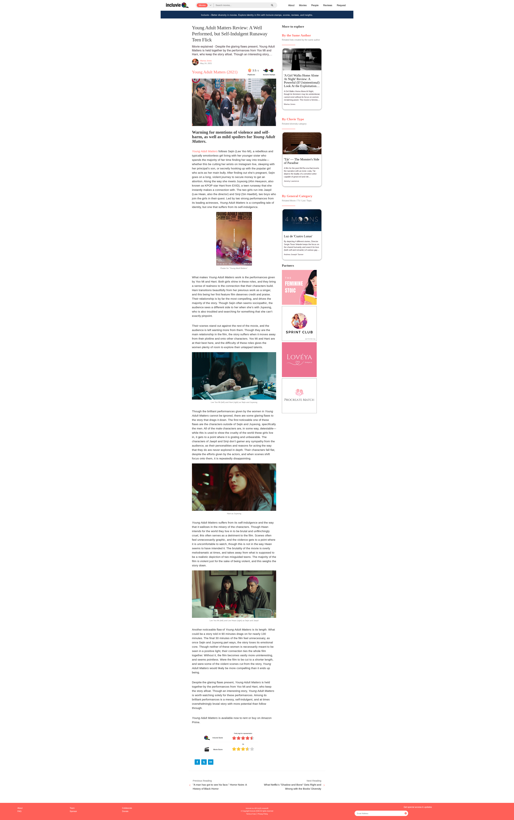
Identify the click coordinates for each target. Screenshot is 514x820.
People (315, 5)
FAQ (19, 811)
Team (72, 807)
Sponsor (73, 811)
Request (341, 5)
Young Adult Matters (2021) (214, 72)
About (291, 5)
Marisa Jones (206, 61)
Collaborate (127, 807)
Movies (303, 5)
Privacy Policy (263, 814)
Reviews (327, 5)
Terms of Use (251, 814)
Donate (125, 811)
